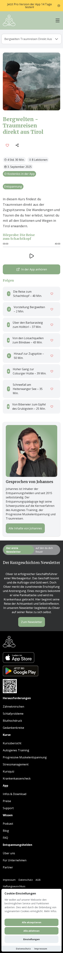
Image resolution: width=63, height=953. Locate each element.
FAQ (5, 838)
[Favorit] (52, 293)
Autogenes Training (16, 750)
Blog (6, 831)
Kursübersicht (12, 743)
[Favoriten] (7, 145)
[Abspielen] (31, 256)
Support (8, 808)
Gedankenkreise (13, 728)
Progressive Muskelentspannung (25, 757)
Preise (7, 801)
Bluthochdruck (12, 721)
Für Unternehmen (14, 860)
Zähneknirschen (13, 706)
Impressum (9, 879)
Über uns (9, 853)
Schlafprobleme (13, 714)
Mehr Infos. (50, 911)
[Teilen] (17, 145)
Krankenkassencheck (17, 778)
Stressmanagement (16, 764)
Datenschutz (25, 879)
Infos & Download (14, 794)
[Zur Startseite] (9, 20)
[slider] (31, 247)
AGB (38, 879)
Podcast (8, 824)
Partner (8, 867)
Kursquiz (8, 771)
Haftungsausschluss (14, 886)
